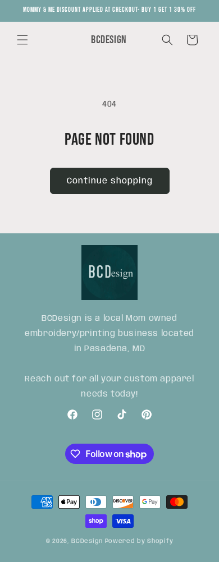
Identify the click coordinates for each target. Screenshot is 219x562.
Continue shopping (110, 181)
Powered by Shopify (139, 541)
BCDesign (87, 541)
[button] (22, 39)
